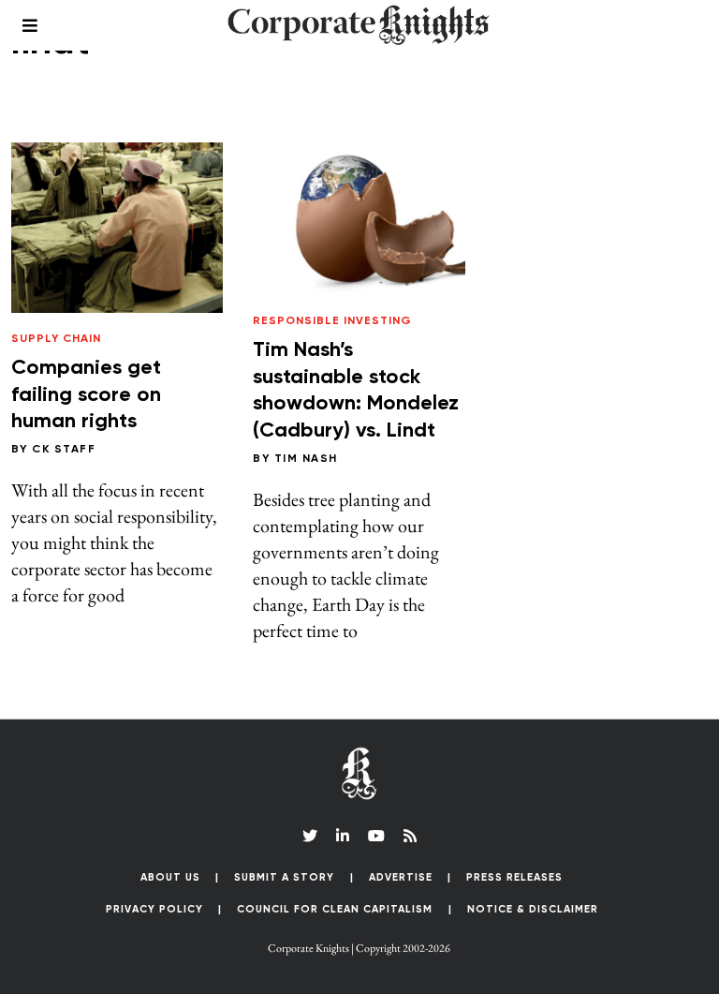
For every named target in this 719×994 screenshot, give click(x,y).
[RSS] (410, 835)
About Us (170, 877)
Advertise (401, 877)
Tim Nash (306, 459)
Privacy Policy (154, 909)
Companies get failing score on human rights (86, 395)
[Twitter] (310, 835)
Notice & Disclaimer (532, 909)
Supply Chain (56, 339)
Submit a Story (284, 877)
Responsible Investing (332, 321)
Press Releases (514, 877)
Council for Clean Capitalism (335, 909)
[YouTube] (376, 835)
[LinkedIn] (342, 835)
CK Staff (63, 449)
